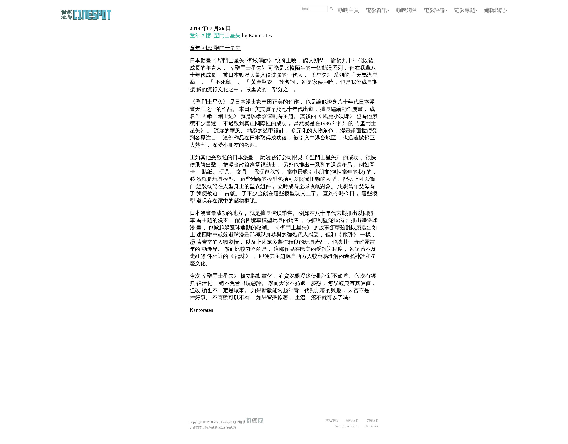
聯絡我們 (372, 420)
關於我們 (352, 420)
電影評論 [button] (434, 10)
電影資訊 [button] (376, 10)
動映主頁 (348, 10)
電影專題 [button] (464, 10)
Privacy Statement (345, 426)
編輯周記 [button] (494, 10)
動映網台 (406, 10)
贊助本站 (332, 420)
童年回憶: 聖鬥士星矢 (215, 35)
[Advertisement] (284, 350)
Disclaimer (371, 426)
